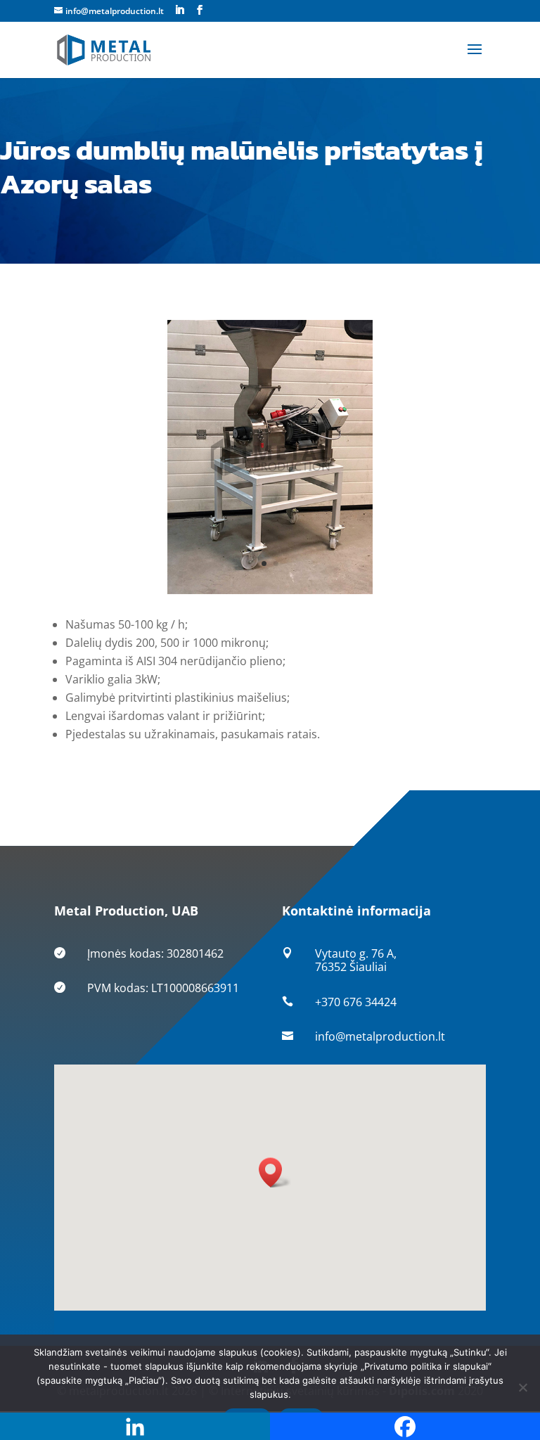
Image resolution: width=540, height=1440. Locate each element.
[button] (275, 1172)
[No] (522, 1387)
